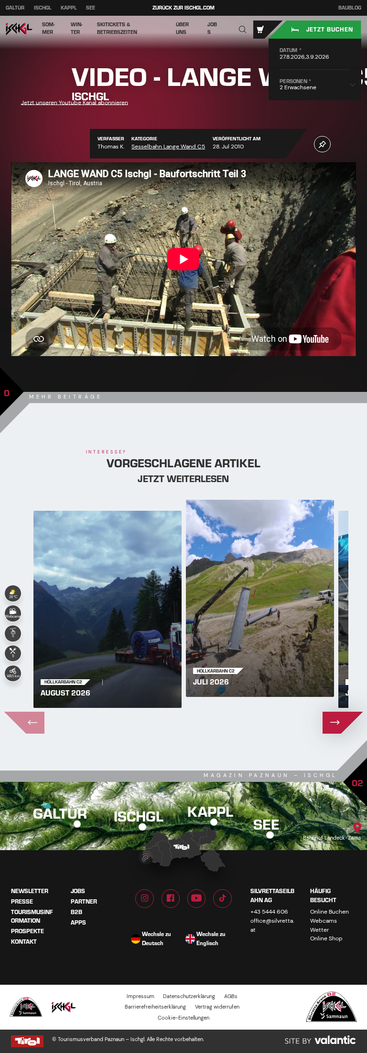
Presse (22, 901)
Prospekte (27, 931)
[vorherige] (24, 723)
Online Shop (326, 938)
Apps (78, 922)
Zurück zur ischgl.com (183, 7)
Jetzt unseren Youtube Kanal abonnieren (74, 102)
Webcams (323, 921)
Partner (84, 901)
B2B (76, 911)
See (90, 7)
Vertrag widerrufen (217, 1007)
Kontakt (24, 942)
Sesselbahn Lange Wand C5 (168, 146)
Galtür (15, 7)
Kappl (69, 7)
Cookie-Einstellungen (183, 1017)
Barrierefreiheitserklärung (155, 1007)
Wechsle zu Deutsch (156, 939)
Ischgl (43, 7)
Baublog (349, 8)
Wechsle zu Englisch (211, 939)
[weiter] (343, 723)
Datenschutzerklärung (189, 996)
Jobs (78, 891)
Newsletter (29, 891)
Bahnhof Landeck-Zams (332, 837)
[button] (243, 30)
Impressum (140, 996)
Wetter (319, 930)
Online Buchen (329, 912)
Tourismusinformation (32, 916)
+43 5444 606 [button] (269, 912)
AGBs (230, 996)
